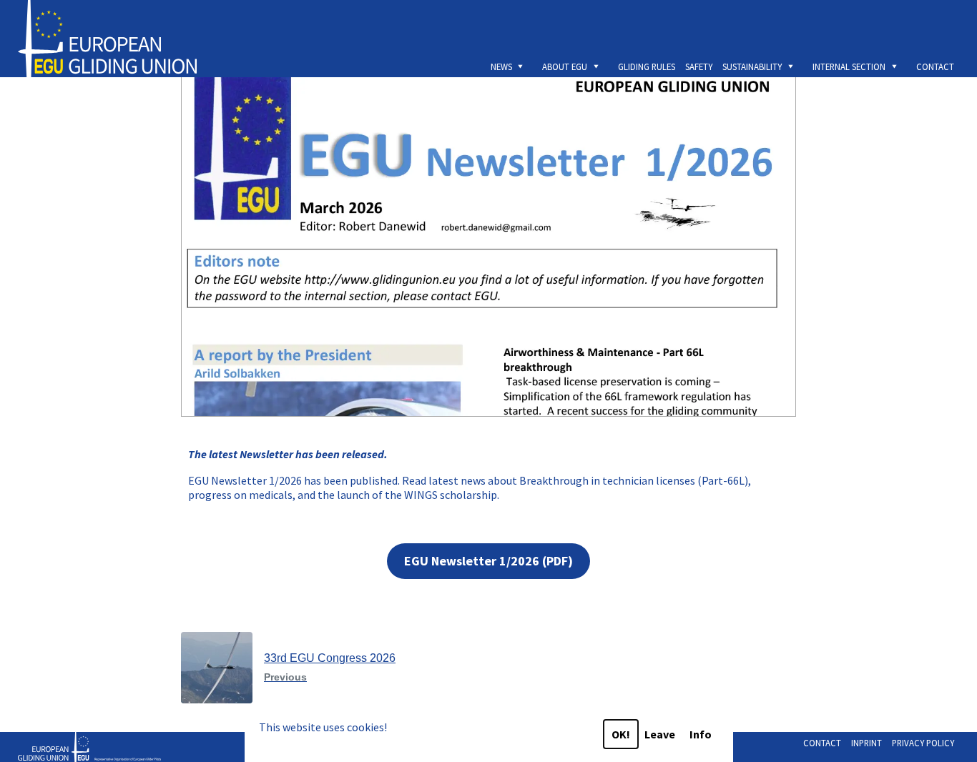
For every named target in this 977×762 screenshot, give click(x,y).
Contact (935, 66)
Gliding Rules (646, 66)
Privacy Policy (923, 742)
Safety (698, 66)
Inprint (866, 742)
